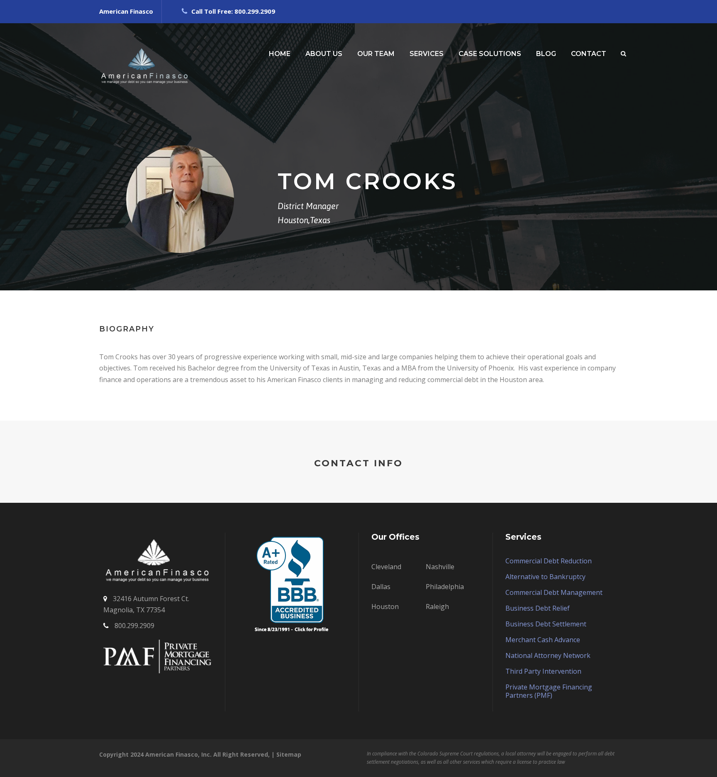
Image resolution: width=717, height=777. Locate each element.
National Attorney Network (547, 655)
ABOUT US (323, 54)
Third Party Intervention (543, 671)
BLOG (546, 54)
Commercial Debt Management (553, 592)
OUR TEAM (376, 54)
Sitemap (288, 754)
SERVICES (427, 54)
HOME (279, 54)
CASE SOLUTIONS (489, 54)
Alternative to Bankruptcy (545, 576)
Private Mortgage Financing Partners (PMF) (548, 691)
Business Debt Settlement (545, 623)
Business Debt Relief (537, 608)
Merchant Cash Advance (542, 639)
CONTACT (588, 54)
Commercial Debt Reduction (548, 560)
